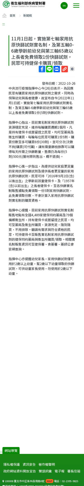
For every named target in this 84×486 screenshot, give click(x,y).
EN (64, 5)
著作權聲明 (47, 464)
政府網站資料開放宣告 (19, 471)
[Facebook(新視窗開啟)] (42, 69)
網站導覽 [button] (11, 450)
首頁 (12, 15)
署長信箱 (73, 471)
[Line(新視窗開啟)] (49, 69)
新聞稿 (27, 15)
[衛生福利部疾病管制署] (24, 4)
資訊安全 (29, 464)
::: (3, 23)
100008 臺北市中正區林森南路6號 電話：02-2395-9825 (41, 481)
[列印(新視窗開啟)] (56, 69)
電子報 (59, 471)
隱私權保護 (11, 464)
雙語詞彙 (45, 471)
